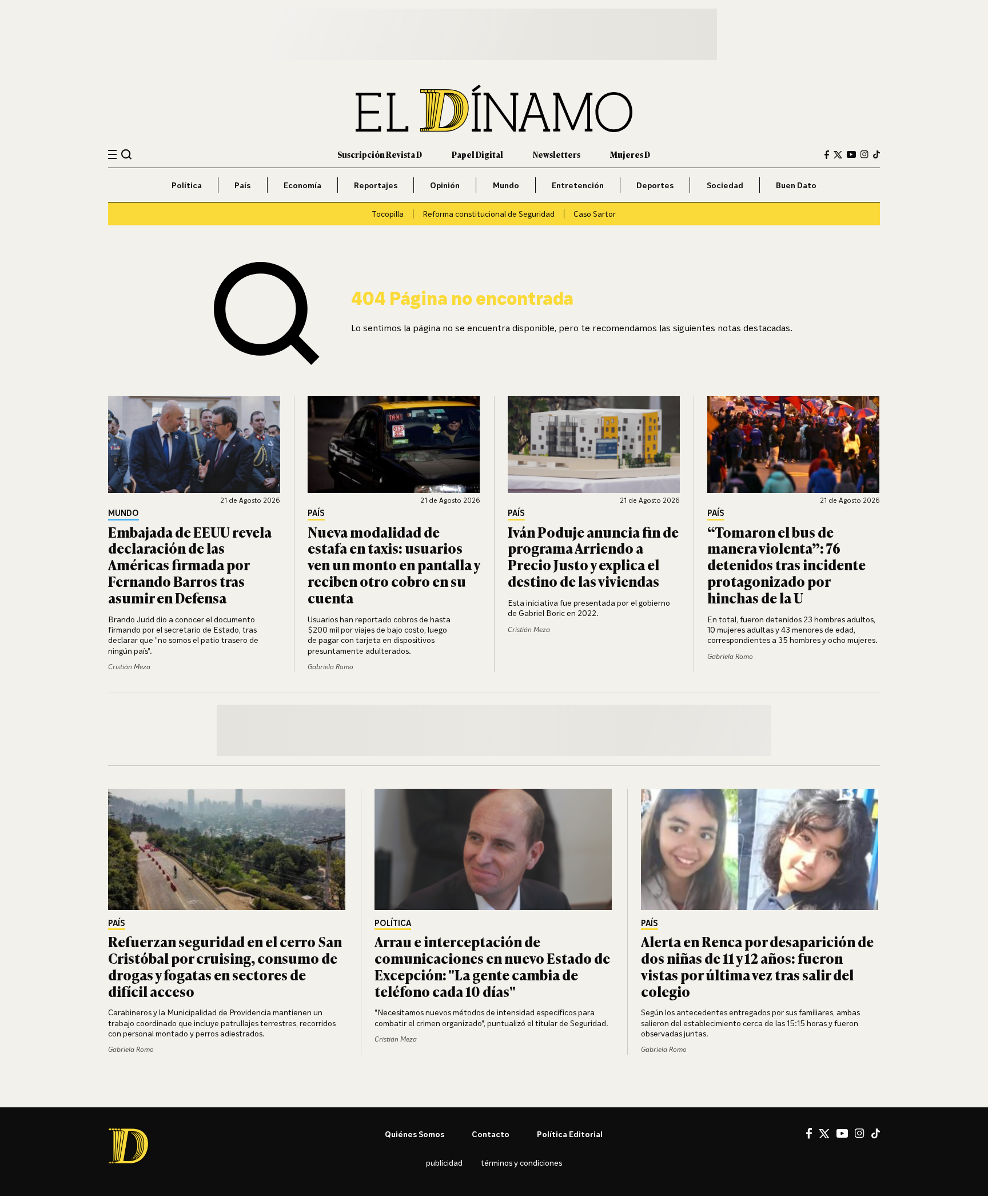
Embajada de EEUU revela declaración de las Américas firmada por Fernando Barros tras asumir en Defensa (190, 564)
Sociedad (725, 185)
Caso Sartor (594, 213)
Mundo (506, 185)
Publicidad (444, 1162)
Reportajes (375, 185)
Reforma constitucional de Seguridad (489, 213)
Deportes (655, 185)
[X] (824, 1133)
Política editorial (570, 1134)
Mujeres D (630, 154)
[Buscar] (126, 154)
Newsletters (556, 154)
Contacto (490, 1134)
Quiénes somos (414, 1134)
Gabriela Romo (330, 666)
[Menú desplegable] (112, 155)
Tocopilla (388, 213)
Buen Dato (796, 185)
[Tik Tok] (875, 1134)
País (242, 185)
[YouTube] (851, 154)
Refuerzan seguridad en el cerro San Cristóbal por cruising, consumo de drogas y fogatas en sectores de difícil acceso (225, 965)
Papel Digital (477, 154)
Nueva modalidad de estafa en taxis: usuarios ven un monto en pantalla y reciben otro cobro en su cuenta (394, 564)
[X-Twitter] (838, 154)
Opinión (445, 185)
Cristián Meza (129, 666)
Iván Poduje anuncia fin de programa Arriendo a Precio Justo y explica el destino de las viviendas (593, 556)
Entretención (578, 185)
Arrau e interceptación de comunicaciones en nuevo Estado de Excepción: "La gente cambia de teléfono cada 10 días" (492, 965)
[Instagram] (864, 154)
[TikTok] (876, 154)
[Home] (494, 108)
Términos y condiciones (521, 1162)
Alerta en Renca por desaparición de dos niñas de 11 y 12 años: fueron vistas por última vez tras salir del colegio (757, 965)
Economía (302, 185)
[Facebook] (826, 154)
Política (187, 185)
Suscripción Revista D (379, 154)
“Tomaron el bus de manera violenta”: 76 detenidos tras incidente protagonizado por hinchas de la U (786, 564)
